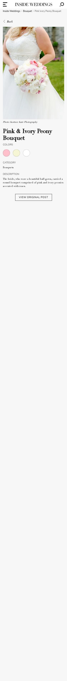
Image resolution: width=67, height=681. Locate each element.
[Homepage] (33, 4)
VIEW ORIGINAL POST (33, 197)
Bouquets (8, 167)
